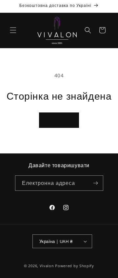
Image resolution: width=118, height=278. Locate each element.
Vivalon (47, 265)
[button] (13, 30)
